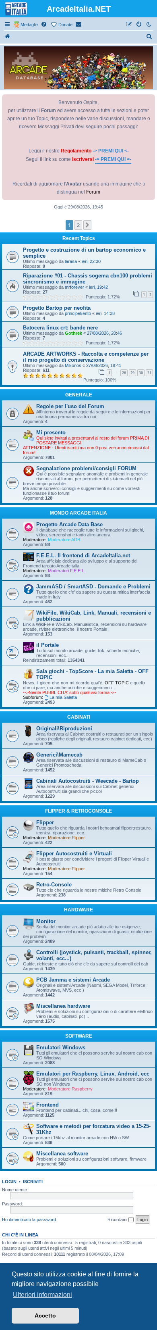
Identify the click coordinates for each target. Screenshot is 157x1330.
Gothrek (73, 333)
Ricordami (117, 1219)
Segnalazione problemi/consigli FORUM (86, 468)
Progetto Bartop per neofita (57, 308)
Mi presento (51, 432)
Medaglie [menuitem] (29, 24)
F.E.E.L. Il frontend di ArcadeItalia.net (83, 555)
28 (124, 372)
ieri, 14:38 (105, 313)
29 (132, 372)
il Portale (47, 645)
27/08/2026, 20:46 (104, 333)
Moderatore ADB (64, 539)
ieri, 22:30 (91, 261)
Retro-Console (54, 885)
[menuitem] (44, 24)
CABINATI (78, 717)
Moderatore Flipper (66, 837)
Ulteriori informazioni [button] (42, 1294)
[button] (87, 225)
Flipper (45, 822)
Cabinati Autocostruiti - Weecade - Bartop (87, 781)
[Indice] (7, 37)
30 (141, 372)
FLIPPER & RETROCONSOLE (78, 811)
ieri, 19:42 (98, 287)
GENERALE (78, 395)
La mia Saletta (63, 697)
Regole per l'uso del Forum (70, 406)
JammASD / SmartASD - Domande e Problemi (93, 587)
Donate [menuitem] (65, 24)
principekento (78, 313)
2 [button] (78, 225)
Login (9, 1181)
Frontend (47, 1105)
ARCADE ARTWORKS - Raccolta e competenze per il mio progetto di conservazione (86, 357)
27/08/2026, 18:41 (103, 365)
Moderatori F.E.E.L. (66, 570)
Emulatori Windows (60, 1047)
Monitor (46, 921)
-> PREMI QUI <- (111, 151)
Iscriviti (33, 1181)
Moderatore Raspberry (70, 1088)
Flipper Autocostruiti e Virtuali (74, 854)
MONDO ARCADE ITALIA (78, 513)
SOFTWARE (78, 1036)
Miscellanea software (62, 1154)
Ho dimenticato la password (29, 1219)
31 (149, 372)
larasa (71, 261)
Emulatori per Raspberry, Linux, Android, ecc (92, 1074)
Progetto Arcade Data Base (69, 524)
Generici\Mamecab (59, 755)
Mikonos (73, 365)
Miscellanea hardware (63, 1006)
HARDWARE (78, 910)
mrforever (74, 287)
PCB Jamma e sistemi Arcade (73, 980)
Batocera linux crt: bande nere (60, 328)
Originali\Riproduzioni (64, 728)
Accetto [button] (45, 1315)
